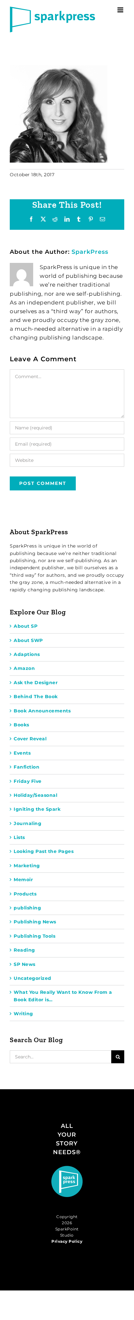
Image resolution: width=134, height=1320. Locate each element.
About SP (25, 626)
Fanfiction (26, 767)
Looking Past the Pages (44, 851)
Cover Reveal (30, 739)
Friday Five (28, 781)
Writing (23, 1014)
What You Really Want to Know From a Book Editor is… (63, 995)
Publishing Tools (34, 936)
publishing (27, 908)
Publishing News (35, 922)
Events (22, 753)
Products (25, 894)
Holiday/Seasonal (35, 795)
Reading (24, 950)
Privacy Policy (66, 1241)
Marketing (27, 866)
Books (21, 725)
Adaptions (27, 654)
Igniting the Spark (37, 809)
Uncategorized (32, 978)
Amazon (24, 668)
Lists (19, 837)
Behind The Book (36, 696)
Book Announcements (42, 711)
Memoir (23, 879)
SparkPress (90, 251)
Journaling (27, 823)
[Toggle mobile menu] (121, 9)
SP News (24, 964)
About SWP (28, 640)
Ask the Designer (36, 682)
